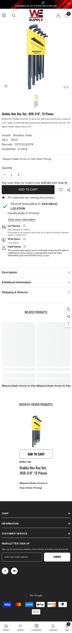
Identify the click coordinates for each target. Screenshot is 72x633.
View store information (21, 219)
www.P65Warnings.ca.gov (36, 255)
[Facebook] (5, 571)
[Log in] (58, 15)
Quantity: (7, 167)
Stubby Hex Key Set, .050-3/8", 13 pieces (33, 470)
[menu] (4, 15)
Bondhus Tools (22, 135)
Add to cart (28, 189)
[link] (60, 189)
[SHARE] (67, 190)
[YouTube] (14, 571)
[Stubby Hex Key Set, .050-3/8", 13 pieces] (36, 431)
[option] (36, 56)
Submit (57, 557)
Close (69, 3)
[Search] (14, 15)
